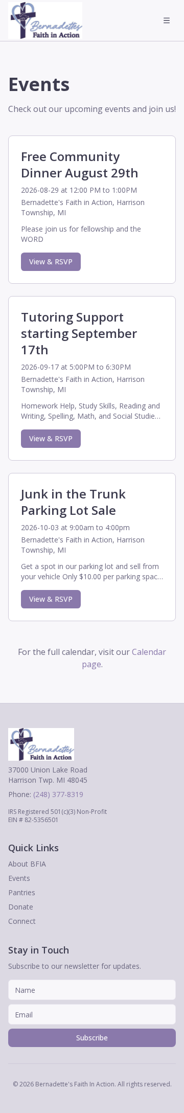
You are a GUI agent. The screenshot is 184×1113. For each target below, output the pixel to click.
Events (19, 878)
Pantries (21, 892)
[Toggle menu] (166, 20)
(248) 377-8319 (58, 794)
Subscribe (92, 1037)
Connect (22, 921)
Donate (20, 907)
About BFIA (27, 864)
